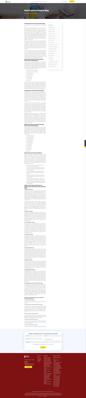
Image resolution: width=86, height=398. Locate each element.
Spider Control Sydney (51, 31)
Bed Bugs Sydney (50, 57)
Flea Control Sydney (51, 42)
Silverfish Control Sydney (51, 66)
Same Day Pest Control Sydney (52, 46)
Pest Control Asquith (56, 381)
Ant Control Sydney (51, 59)
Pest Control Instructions (37, 1)
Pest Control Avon (56, 386)
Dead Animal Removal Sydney (52, 48)
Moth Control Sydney (47, 364)
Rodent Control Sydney (51, 33)
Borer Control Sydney (51, 53)
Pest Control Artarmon (57, 377)
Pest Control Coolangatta (57, 362)
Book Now (43, 347)
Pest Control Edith (56, 370)
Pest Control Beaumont (57, 372)
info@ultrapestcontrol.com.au (29, 363)
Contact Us (45, 1)
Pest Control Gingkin (56, 369)
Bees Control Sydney (51, 55)
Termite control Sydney (51, 29)
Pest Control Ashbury (57, 378)
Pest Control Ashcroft (57, 379)
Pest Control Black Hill (57, 364)
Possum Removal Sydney (51, 35)
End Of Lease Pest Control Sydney (52, 44)
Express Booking (72, 1)
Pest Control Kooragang (57, 366)
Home (32, 1)
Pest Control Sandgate (57, 365)
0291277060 (65, 1)
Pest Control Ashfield (57, 380)
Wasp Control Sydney (47, 357)
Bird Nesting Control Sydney (48, 363)
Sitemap (39, 361)
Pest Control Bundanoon (57, 371)
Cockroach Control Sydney (48, 373)
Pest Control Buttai (56, 363)
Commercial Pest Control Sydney (52, 61)
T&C (44, 344)
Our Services (42, 1)
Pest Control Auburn (56, 382)
